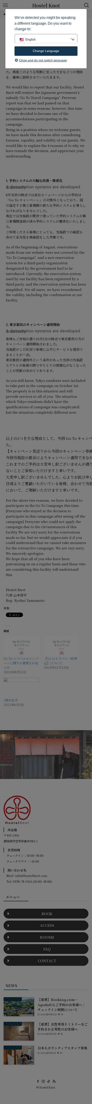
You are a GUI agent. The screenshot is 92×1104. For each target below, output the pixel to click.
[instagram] (43, 1081)
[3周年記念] (21, 688)
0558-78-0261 (22, 881)
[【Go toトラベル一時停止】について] (61, 646)
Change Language (46, 51)
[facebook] (38, 1081)
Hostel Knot (46, 5)
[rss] (54, 1081)
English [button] (30, 39)
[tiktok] (49, 1081)
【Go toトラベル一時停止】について (60, 660)
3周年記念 (11, 700)
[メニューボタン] (5, 5)
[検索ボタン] (86, 5)
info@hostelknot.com (31, 876)
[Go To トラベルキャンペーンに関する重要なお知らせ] (21, 646)
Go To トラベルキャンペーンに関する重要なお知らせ (21, 663)
